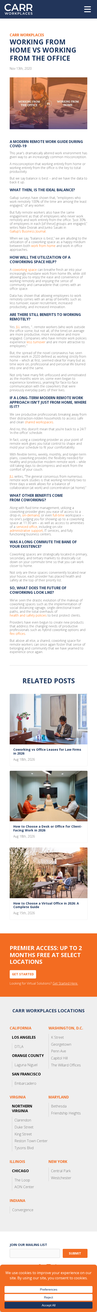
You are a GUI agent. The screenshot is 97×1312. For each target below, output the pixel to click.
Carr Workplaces (21, 9)
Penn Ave (58, 1051)
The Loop (22, 1180)
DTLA (18, 1046)
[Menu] (87, 9)
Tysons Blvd (24, 1147)
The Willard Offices (66, 1065)
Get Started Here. (65, 983)
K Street (57, 1037)
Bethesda (59, 1106)
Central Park (61, 1170)
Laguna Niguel (25, 1064)
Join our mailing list (28, 1245)
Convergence (22, 1209)
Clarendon (22, 1120)
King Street (23, 1134)
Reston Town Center (31, 1140)
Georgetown (61, 1044)
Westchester (61, 1177)
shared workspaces (39, 422)
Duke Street (23, 1127)
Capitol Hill (59, 1058)
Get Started (23, 974)
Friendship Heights (66, 1113)
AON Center (24, 1186)
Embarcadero (25, 1083)
